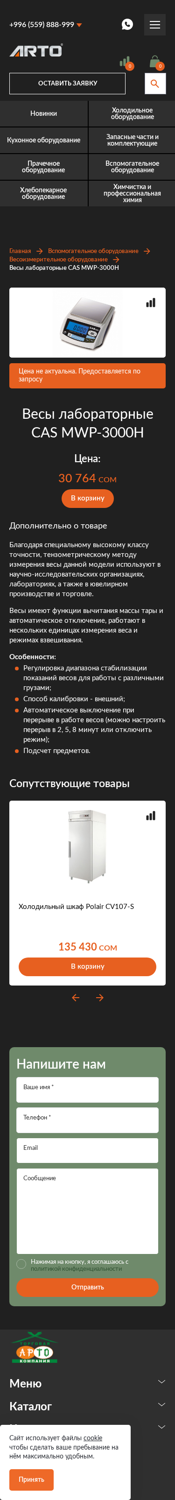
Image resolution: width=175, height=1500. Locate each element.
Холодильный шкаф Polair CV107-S (76, 906)
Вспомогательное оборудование (93, 251)
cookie (93, 1438)
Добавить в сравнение (150, 302)
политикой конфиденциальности (76, 1269)
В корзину (88, 498)
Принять (31, 1480)
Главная (20, 251)
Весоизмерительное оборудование (58, 260)
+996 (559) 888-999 (41, 24)
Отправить (87, 1287)
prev (75, 998)
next (99, 998)
